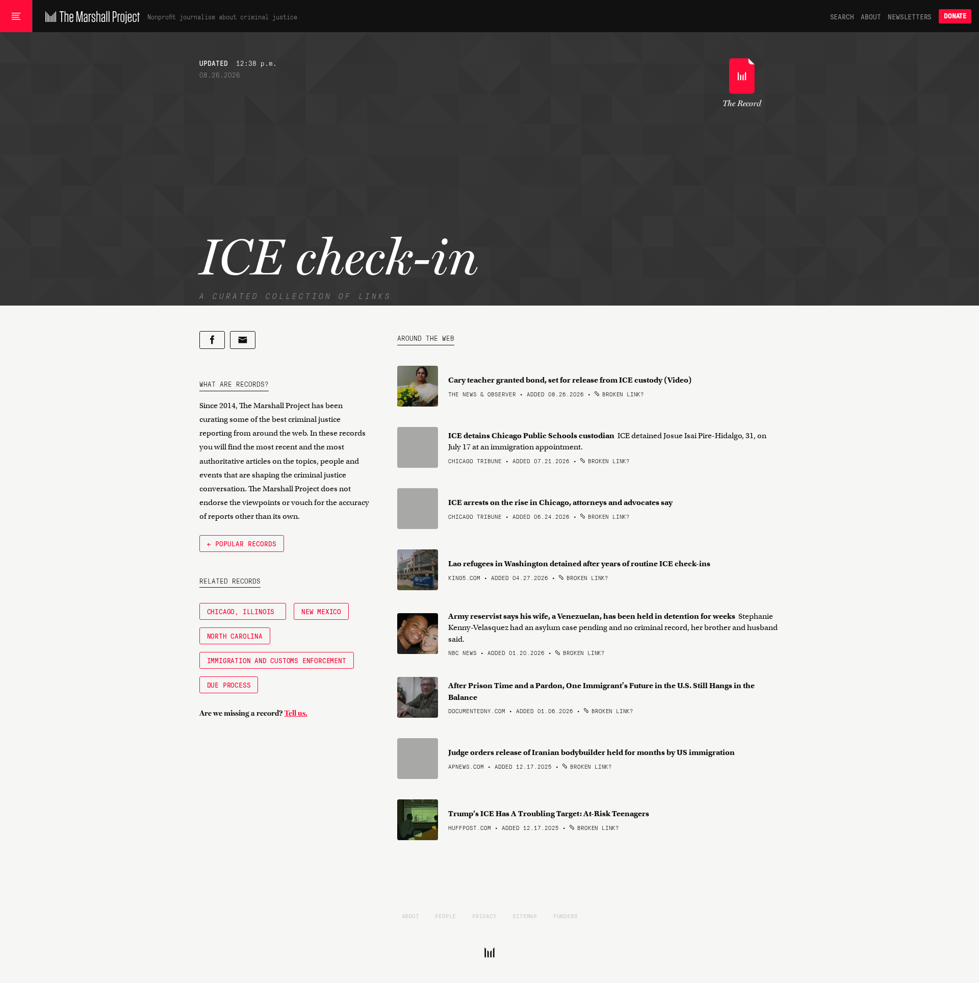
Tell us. (296, 713)
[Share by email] (242, 340)
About (871, 16)
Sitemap (524, 916)
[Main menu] (16, 16)
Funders (565, 916)
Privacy (484, 916)
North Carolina (235, 635)
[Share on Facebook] (212, 340)
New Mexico (321, 611)
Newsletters (910, 16)
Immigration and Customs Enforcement (276, 660)
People (445, 916)
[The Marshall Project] (90, 16)
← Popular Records (241, 543)
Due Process (229, 684)
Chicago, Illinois (242, 611)
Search (842, 16)
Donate (955, 16)
